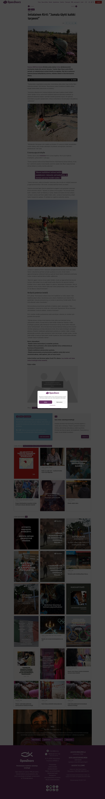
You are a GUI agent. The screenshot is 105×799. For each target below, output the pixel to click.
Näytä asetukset (59, 402)
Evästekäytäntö (52, 405)
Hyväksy (45, 402)
